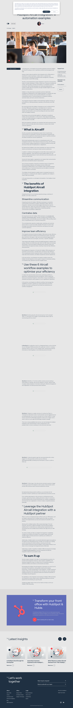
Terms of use (28, 694)
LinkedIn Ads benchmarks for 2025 (61, 75)
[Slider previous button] (60, 639)
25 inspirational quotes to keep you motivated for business (62, 72)
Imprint (27, 698)
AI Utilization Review (19, 694)
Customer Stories (10, 696)
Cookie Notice (28, 696)
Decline (54, 11)
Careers (8, 694)
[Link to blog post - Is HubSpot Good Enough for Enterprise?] (16, 656)
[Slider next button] (64, 639)
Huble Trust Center (61, 692)
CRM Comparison (10, 702)
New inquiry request (43, 680)
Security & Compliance (11, 698)
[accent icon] (60, 702)
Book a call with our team (45, 684)
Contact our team (26, 582)
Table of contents (13, 68)
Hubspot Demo (19, 692)
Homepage (9, 28)
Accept (46, 11)
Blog (7, 700)
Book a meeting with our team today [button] (45, 619)
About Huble (9, 692)
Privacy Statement (29, 692)
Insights (13, 28)
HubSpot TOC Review (20, 696)
